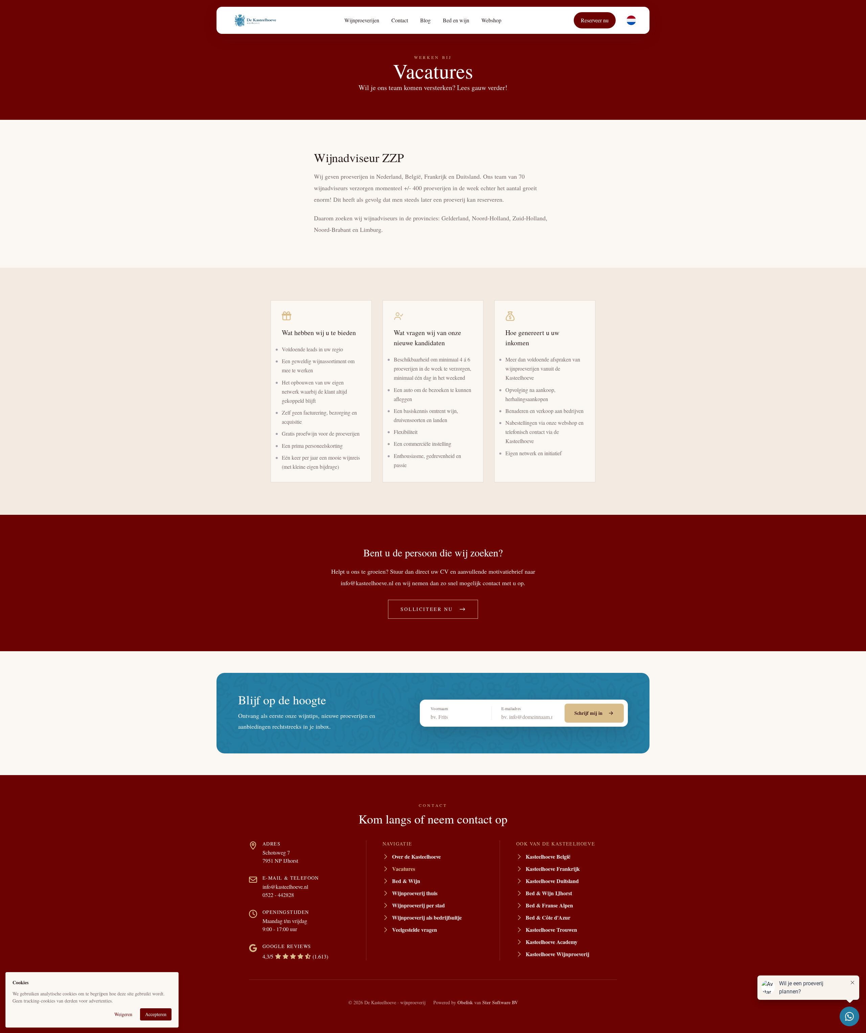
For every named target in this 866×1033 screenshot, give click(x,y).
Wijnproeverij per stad (418, 905)
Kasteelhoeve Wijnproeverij (557, 954)
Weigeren (123, 1014)
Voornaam (439, 708)
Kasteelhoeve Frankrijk (553, 869)
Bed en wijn (456, 20)
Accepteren (155, 1014)
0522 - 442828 (278, 894)
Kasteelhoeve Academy (551, 942)
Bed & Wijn (406, 881)
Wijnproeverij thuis (414, 893)
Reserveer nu (595, 20)
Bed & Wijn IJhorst (549, 893)
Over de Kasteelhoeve (416, 856)
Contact (399, 20)
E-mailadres (511, 708)
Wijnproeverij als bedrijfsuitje (427, 917)
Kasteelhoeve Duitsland (552, 881)
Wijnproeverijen (361, 20)
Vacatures (403, 869)
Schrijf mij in (588, 713)
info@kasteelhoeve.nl (285, 886)
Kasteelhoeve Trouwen (551, 929)
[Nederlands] (631, 20)
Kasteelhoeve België (548, 856)
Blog (425, 20)
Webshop (491, 20)
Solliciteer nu (427, 609)
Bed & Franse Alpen (549, 905)
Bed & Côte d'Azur (548, 917)
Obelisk (465, 1002)
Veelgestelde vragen (414, 929)
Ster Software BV (500, 1002)
